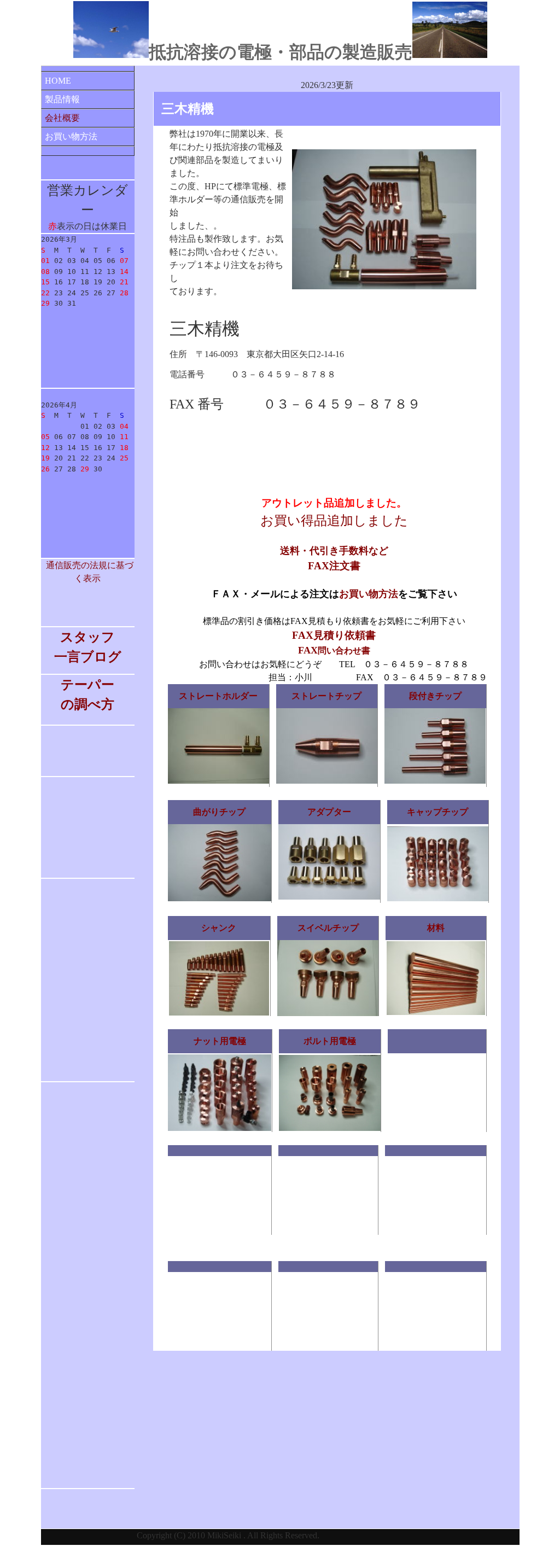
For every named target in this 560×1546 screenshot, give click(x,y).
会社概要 (62, 117)
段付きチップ (435, 696)
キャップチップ (437, 811)
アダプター (329, 811)
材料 (436, 927)
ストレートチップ (326, 696)
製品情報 (62, 99)
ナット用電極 (220, 1041)
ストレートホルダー (218, 696)
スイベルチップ (328, 927)
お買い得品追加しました (334, 521)
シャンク (218, 927)
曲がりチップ (219, 811)
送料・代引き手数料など (334, 550)
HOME (58, 80)
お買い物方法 (71, 136)
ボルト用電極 (330, 1041)
